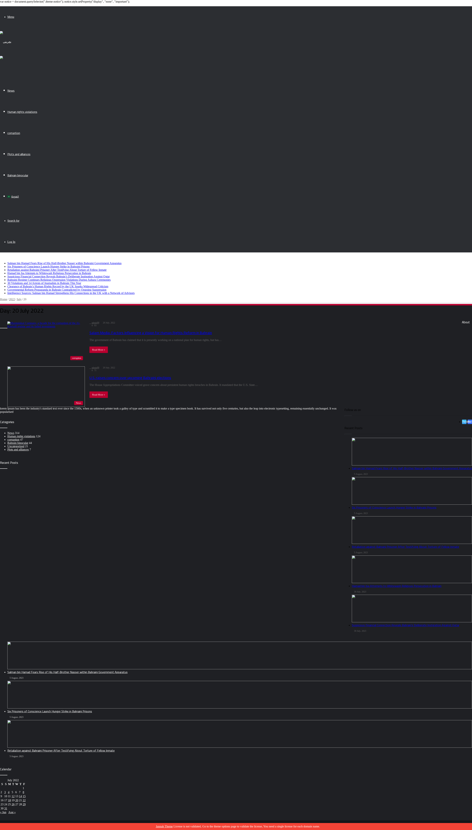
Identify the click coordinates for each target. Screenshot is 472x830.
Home (3, 299)
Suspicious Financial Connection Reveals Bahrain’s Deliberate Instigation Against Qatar (58, 276)
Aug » (12, 812)
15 (24, 796)
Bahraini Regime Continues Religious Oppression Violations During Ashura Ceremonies (59, 279)
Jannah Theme (164, 826)
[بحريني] (5, 41)
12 (13, 796)
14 (20, 796)
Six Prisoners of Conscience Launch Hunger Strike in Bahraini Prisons (48, 266)
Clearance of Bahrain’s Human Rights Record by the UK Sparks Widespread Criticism (57, 286)
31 (5, 808)
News (11, 90)
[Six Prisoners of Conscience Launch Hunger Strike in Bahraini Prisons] (239, 694)
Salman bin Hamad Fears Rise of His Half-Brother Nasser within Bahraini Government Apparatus (64, 263)
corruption (13, 133)
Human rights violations (22, 112)
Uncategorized (15, 446)
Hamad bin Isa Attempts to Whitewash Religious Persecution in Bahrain (49, 273)
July (19, 299)
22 (24, 800)
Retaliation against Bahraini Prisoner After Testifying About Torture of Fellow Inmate (57, 269)
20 (16, 800)
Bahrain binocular (17, 175)
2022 (12, 299)
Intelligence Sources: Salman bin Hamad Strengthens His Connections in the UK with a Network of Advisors (71, 293)
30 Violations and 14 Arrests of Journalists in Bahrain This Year (44, 283)
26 (13, 804)
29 (24, 804)
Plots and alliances (18, 154)
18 (9, 800)
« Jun (3, 812)
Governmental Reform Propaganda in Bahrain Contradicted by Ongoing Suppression (56, 289)
